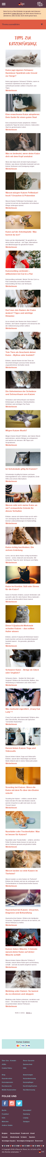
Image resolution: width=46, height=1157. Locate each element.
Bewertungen (28, 1075)
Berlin (4, 1110)
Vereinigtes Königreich (25, 1141)
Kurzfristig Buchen (30, 1086)
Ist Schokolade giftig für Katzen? (21, 469)
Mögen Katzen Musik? (16, 431)
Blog (3, 1075)
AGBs (4, 1064)
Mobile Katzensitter (9, 1090)
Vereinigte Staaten (8, 1141)
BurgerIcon (3, 4)
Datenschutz (27, 1064)
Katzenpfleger (28, 1082)
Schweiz (24, 1137)
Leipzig (25, 1118)
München (5, 1121)
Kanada (4, 1137)
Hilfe (24, 1068)
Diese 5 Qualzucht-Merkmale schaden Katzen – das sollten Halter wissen (20, 628)
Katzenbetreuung (29, 1078)
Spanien (32, 1137)
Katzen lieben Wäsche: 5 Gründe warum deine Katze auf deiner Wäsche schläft (21, 952)
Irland (32, 1133)
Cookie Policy (7, 1068)
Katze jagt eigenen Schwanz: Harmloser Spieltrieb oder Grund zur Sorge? (21, 73)
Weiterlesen (11, 90)
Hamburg (26, 1114)
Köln (3, 1118)
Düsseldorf (27, 1110)
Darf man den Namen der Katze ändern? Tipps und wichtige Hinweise (21, 313)
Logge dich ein (17, 13)
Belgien (4, 1133)
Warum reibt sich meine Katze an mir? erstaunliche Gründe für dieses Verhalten (21, 508)
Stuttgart (26, 1121)
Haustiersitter (7, 1078)
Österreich (39, 1141)
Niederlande (14, 1137)
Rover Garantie (28, 1060)
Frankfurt (5, 1114)
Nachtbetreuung (29, 1090)
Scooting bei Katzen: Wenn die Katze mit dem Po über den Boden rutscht (22, 790)
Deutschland (15, 1133)
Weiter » (29, 1013)
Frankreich (25, 1133)
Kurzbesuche (7, 1086)
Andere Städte (7, 1125)
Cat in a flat (40, 4)
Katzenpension (7, 1082)
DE (23, 4)
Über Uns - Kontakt (9, 1060)
